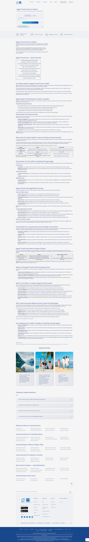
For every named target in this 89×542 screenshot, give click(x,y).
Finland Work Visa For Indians (21, 471)
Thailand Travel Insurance (35, 437)
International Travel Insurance (36, 428)
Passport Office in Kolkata (20, 449)
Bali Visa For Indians (63, 459)
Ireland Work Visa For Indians (36, 471)
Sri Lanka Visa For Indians (20, 461)
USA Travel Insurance (49, 437)
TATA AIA (61, 502)
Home (17, 491)
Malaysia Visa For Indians (64, 457)
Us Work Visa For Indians (64, 468)
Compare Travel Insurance (21, 430)
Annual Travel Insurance (49, 478)
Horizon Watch (45, 513)
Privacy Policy (51, 529)
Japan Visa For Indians (34, 459)
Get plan (30, 22)
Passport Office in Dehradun (36, 450)
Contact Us (36, 510)
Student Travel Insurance (49, 430)
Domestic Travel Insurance (50, 428)
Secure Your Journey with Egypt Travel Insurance (24, 318)
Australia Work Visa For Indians (21, 468)
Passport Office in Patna (35, 449)
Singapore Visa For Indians (20, 459)
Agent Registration (37, 515)
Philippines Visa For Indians (35, 461)
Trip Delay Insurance (34, 480)
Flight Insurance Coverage (20, 478)
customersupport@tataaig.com (66, 539)
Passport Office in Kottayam (21, 450)
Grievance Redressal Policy (58, 529)
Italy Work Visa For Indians (64, 469)
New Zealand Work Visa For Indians (22, 469)
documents (62, 344)
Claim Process (53, 504)
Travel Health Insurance (64, 428)
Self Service (53, 507)
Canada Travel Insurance (20, 440)
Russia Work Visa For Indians (50, 468)
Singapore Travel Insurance (35, 438)
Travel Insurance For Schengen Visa (22, 437)
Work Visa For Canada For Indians (36, 469)
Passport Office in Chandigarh (65, 449)
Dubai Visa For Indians (49, 457)
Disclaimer (21, 529)
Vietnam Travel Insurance (20, 438)
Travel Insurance (19, 428)
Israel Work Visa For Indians (50, 469)
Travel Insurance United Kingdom (51, 438)
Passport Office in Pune (35, 447)
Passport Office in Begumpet (50, 449)
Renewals (52, 502)
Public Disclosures (37, 504)
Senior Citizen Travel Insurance (36, 430)
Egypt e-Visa (36, 194)
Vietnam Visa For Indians (35, 457)
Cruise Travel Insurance (20, 480)
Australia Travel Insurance (64, 438)
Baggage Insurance (34, 478)
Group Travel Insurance (64, 478)
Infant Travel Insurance (49, 480)
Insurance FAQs (45, 504)
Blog (43, 502)
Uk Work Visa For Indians (35, 468)
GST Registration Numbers (43, 529)
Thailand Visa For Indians (20, 457)
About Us (35, 502)
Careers (35, 512)
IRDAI (36, 529)
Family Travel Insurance (64, 430)
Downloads (32, 529)
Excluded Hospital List (46, 516)
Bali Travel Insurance (34, 440)
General (66, 529)
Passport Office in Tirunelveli (50, 447)
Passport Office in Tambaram (65, 447)
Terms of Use (26, 529)
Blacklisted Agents (44, 530)
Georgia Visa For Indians (49, 459)
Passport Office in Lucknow (21, 447)
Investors (35, 507)
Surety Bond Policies (45, 511)
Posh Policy (50, 530)
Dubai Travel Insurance (64, 437)
